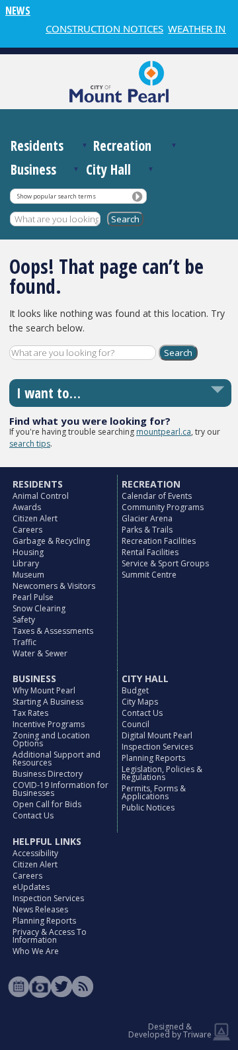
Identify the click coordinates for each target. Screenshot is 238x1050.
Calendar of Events (157, 496)
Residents (37, 145)
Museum (28, 574)
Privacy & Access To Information (50, 935)
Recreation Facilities (159, 541)
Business (33, 169)
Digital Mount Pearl (157, 735)
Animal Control (41, 496)
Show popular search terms (56, 196)
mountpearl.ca (163, 431)
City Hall (108, 169)
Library (26, 563)
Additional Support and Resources (56, 758)
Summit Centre (149, 574)
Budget (135, 690)
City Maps (140, 701)
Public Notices (148, 807)
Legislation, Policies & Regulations (162, 773)
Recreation (122, 145)
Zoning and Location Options (51, 739)
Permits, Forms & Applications (154, 792)
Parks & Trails (147, 529)
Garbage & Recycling (51, 541)
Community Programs (163, 507)
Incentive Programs (49, 724)
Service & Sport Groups (165, 563)
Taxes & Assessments (53, 630)
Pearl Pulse (33, 597)
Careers (27, 529)
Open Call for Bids (47, 804)
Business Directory (48, 773)
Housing (28, 552)
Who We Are (36, 951)
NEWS (17, 10)
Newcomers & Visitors (54, 585)
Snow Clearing (39, 608)
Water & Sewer (40, 653)
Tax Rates (30, 713)
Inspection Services (157, 746)
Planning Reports (153, 758)
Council (135, 724)
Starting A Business (48, 701)
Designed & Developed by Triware (170, 1030)
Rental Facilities (150, 552)
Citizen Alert (35, 518)
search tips (29, 443)
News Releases (40, 909)
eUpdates (31, 887)
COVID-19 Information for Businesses (60, 789)
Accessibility (35, 853)
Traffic (24, 642)
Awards (27, 507)
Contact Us (33, 815)
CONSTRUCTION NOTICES (99, 28)
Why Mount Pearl (44, 690)
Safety (24, 619)
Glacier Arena (147, 518)
